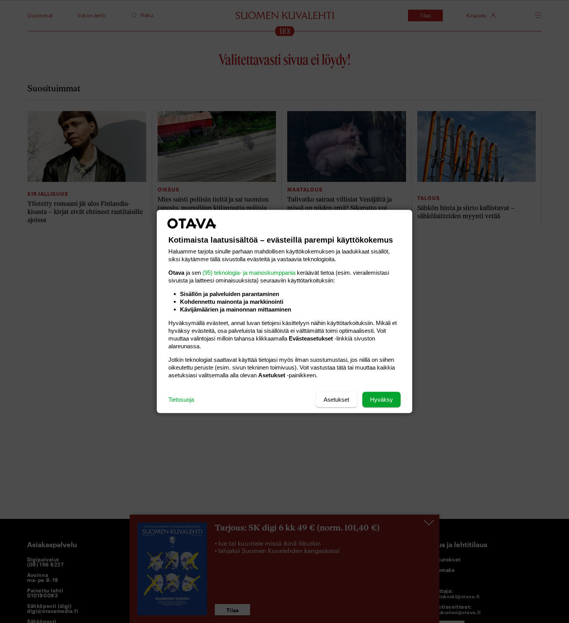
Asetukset (336, 399)
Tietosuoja (181, 399)
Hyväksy (381, 399)
